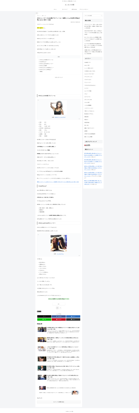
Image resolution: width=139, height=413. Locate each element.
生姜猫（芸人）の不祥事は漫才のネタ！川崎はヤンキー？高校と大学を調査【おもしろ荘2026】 (93, 52)
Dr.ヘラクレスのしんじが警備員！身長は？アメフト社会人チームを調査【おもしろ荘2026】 (93, 39)
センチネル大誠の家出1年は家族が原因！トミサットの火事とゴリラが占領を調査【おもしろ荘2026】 (93, 45)
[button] (73, 319)
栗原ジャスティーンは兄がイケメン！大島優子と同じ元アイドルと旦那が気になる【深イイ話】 (58, 181)
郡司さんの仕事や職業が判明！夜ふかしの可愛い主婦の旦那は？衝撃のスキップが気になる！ (93, 182)
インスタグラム (60, 253)
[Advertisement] (59, 85)
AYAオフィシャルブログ (60, 117)
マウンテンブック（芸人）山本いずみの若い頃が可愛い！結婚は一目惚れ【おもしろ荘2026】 (93, 26)
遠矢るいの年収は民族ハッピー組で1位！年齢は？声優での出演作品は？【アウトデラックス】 (93, 168)
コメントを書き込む (58, 402)
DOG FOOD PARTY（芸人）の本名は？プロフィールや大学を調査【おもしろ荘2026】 (93, 32)
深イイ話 (39, 311)
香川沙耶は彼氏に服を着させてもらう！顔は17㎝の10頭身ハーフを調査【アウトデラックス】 (93, 155)
